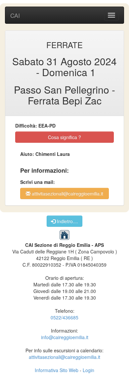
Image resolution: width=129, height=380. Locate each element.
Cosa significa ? (64, 137)
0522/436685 (64, 317)
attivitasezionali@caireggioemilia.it (66, 193)
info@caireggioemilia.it (64, 337)
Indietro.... (67, 221)
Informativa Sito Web (56, 370)
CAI (15, 15)
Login (88, 370)
